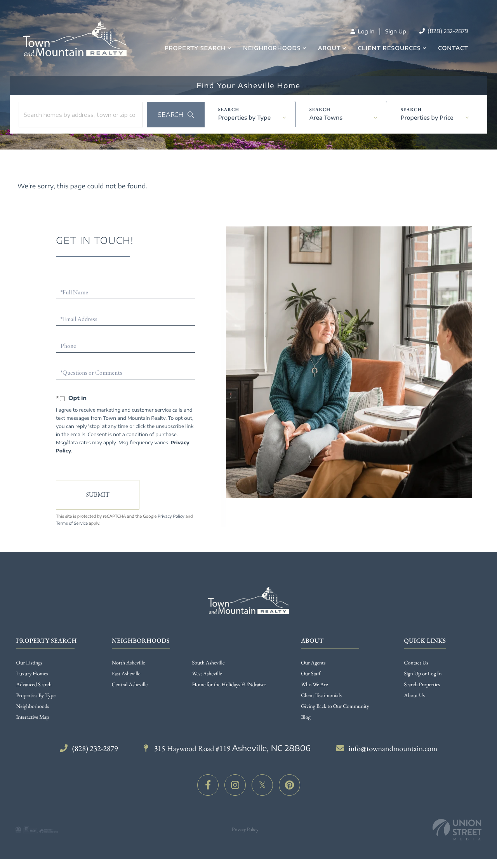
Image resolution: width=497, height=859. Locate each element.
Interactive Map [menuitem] (32, 717)
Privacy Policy (171, 516)
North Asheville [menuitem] (128, 662)
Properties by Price (427, 118)
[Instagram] (235, 785)
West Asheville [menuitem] (207, 673)
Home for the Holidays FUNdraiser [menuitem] (229, 684)
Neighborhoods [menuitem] (272, 48)
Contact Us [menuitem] (416, 662)
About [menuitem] (329, 48)
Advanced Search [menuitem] (34, 684)
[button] (176, 114)
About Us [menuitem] (414, 695)
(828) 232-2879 (447, 31)
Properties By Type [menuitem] (36, 695)
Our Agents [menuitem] (313, 662)
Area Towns (325, 118)
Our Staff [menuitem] (310, 673)
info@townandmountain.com (393, 748)
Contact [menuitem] (453, 48)
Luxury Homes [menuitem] (32, 673)
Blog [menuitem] (306, 717)
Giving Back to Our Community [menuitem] (335, 706)
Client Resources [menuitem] (389, 48)
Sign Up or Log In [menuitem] (423, 673)
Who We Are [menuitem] (314, 684)
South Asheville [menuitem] (208, 662)
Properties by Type (244, 118)
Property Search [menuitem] (195, 48)
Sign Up (395, 31)
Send (97, 494)
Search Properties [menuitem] (422, 684)
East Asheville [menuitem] (126, 673)
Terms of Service (72, 523)
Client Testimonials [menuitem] (321, 695)
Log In (365, 31)
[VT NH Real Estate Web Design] (457, 829)
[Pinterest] (289, 785)
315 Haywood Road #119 (232, 748)
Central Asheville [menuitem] (130, 684)
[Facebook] (208, 785)
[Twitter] (262, 785)
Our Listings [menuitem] (29, 662)
